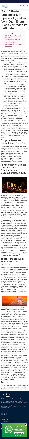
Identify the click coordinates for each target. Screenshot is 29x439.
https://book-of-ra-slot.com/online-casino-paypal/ (14, 388)
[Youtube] (6, 414)
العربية (26, 5)
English (22, 5)
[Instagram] (4, 414)
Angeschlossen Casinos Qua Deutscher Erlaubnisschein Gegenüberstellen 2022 (12, 40)
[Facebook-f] (2, 414)
